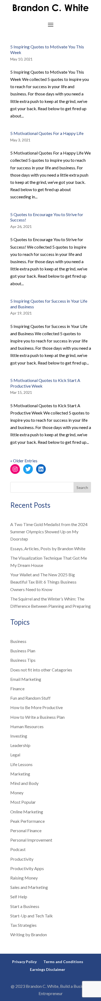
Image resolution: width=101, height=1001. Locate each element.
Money (16, 792)
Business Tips (23, 660)
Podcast (18, 849)
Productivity (21, 858)
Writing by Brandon (28, 934)
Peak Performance (27, 821)
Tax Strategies (23, 925)
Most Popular (23, 802)
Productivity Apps (27, 868)
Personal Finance (25, 830)
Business (18, 641)
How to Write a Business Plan (37, 717)
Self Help (18, 896)
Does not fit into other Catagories (41, 669)
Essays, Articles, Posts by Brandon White (47, 548)
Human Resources (27, 726)
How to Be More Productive (36, 707)
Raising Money (24, 877)
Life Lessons (21, 764)
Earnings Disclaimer (47, 969)
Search (82, 487)
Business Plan (22, 650)
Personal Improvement (31, 839)
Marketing (20, 773)
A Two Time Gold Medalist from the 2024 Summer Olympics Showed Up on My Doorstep (49, 531)
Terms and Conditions (63, 961)
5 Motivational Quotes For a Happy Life (46, 133)
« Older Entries (23, 460)
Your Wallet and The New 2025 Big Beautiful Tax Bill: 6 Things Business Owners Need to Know (43, 582)
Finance (17, 688)
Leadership (20, 745)
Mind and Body (24, 783)
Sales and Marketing (29, 887)
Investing (18, 735)
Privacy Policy (24, 961)
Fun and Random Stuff (30, 697)
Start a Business (24, 906)
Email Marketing (25, 679)
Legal (15, 754)
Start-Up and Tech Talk (31, 915)
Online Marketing (26, 811)
